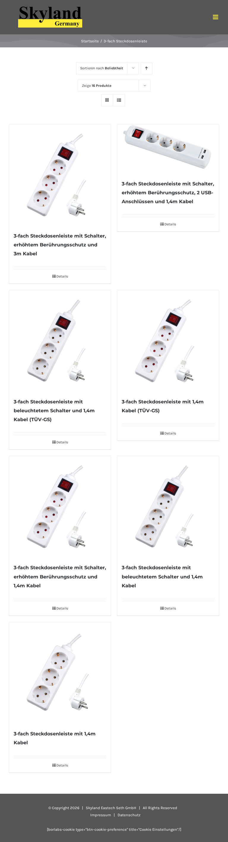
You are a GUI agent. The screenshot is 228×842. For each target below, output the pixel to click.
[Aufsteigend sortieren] (146, 68)
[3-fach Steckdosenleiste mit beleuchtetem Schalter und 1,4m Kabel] (168, 506)
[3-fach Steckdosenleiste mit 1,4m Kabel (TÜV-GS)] (168, 341)
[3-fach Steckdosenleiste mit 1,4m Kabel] (60, 673)
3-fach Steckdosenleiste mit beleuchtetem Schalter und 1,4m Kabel (162, 576)
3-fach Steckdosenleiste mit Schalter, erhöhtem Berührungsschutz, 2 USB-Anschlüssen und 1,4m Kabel (168, 192)
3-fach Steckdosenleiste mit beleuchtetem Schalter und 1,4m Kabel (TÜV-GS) (54, 410)
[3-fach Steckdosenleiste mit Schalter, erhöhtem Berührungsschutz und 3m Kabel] (60, 175)
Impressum (100, 815)
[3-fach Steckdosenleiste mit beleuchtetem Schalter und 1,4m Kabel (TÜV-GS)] (60, 341)
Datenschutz (129, 815)
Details (62, 276)
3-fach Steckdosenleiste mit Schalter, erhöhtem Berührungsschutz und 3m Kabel (60, 244)
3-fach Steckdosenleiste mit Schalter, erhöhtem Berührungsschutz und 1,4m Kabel (60, 576)
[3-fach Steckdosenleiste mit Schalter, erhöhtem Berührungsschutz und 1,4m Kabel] (60, 506)
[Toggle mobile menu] (216, 17)
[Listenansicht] (119, 100)
